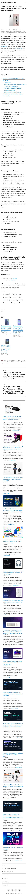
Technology (23, 361)
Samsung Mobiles (21, 360)
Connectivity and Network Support (12, 88)
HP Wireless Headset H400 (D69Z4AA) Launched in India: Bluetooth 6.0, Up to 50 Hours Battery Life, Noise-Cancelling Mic (13, 572)
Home (3, 865)
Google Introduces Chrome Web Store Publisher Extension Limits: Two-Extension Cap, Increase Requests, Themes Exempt (12, 541)
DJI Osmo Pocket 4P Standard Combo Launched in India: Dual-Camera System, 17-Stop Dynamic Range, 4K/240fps (13, 479)
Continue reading (15, 430)
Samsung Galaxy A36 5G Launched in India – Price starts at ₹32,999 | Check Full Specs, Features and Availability (18, 330)
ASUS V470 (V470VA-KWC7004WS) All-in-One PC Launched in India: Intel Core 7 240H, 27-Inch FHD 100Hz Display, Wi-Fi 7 (12, 663)
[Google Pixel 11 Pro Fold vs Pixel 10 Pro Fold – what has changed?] (12, 838)
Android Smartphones (16, 361)
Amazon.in (4, 46)
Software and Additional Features (12, 92)
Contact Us (19, 893)
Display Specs (7, 82)
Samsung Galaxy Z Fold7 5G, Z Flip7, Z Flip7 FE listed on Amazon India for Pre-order (6, 328)
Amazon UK (9, 361)
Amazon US (5, 878)
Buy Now (15, 278)
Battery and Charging (9, 90)
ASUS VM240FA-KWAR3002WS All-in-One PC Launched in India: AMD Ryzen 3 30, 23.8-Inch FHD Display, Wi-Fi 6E (12, 694)
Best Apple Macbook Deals (9, 868)
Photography (5, 881)
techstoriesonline (6, 360)
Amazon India (4, 361)
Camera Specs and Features (11, 86)
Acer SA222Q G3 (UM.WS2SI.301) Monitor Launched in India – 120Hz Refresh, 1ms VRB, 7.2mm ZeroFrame (13, 755)
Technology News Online (8, 2)
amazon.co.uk (18, 48)
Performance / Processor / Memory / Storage (15, 84)
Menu (25, 2)
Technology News (4, 363)
